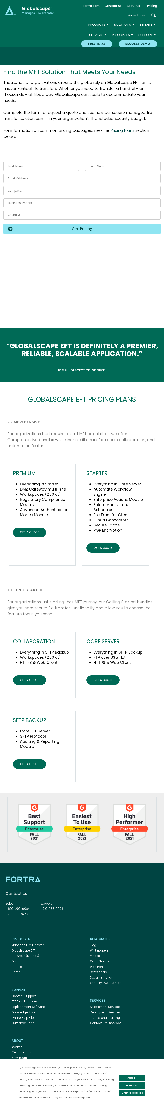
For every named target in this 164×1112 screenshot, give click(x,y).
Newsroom (19, 1058)
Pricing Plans (122, 130)
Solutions (122, 24)
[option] (82, 370)
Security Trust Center (105, 983)
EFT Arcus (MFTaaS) (25, 956)
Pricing (152, 6)
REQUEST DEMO (137, 44)
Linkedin (23, 925)
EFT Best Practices (25, 1001)
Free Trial (96, 44)
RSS (30, 925)
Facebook (8, 925)
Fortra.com (91, 6)
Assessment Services (105, 1007)
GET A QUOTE (29, 532)
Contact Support (24, 996)
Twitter (15, 925)
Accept (132, 1078)
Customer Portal (23, 1023)
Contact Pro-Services (105, 1023)
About (17, 1040)
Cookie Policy (103, 1067)
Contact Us (113, 6)
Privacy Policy (86, 1067)
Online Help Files (23, 1018)
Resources (121, 35)
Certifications (21, 1052)
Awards (17, 1047)
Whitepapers (99, 951)
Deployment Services (105, 1012)
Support (145, 35)
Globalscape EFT (23, 951)
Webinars (97, 967)
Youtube (38, 925)
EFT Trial (17, 967)
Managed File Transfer (28, 945)
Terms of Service (39, 1073)
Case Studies (99, 961)
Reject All (132, 1085)
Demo (16, 972)
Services (96, 35)
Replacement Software (28, 1007)
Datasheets (98, 972)
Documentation (101, 978)
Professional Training (105, 1018)
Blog (93, 945)
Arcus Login (136, 15)
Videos (95, 956)
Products (96, 24)
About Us (133, 6)
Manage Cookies (132, 1093)
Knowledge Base (24, 1012)
